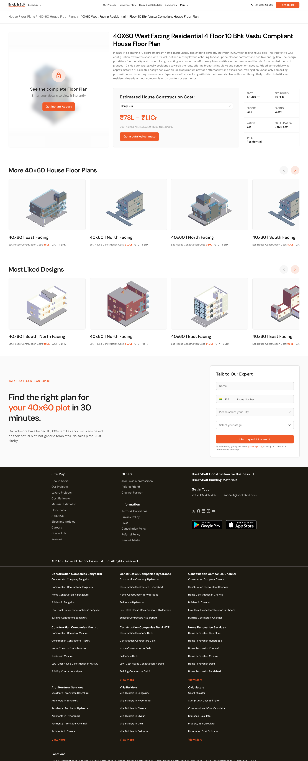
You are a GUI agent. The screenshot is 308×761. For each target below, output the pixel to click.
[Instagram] (208, 511)
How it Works (60, 481)
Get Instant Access (59, 106)
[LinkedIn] (203, 511)
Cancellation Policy (134, 528)
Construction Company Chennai (206, 579)
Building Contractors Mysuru (68, 671)
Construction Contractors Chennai (208, 587)
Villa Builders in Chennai (133, 708)
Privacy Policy (131, 517)
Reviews (57, 539)
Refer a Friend (131, 487)
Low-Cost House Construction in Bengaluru (76, 610)
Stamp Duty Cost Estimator (204, 700)
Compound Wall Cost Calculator (206, 708)
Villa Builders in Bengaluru (134, 692)
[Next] (295, 170)
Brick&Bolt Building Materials (214, 480)
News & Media (131, 540)
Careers (57, 527)
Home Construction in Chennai (205, 594)
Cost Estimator (61, 498)
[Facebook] (198, 511)
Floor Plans (59, 510)
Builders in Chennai (199, 602)
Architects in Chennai (64, 731)
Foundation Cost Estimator (203, 731)
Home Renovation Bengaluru (204, 633)
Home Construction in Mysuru (69, 648)
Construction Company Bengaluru (71, 579)
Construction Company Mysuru (70, 633)
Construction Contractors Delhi (137, 640)
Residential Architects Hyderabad (71, 708)
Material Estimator (64, 504)
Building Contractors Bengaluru (69, 617)
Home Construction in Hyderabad (139, 594)
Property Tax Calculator (201, 723)
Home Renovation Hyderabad (205, 640)
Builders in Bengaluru (63, 602)
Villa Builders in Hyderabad (135, 700)
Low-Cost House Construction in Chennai (212, 610)
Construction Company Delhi (136, 633)
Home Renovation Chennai (203, 648)
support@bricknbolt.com (240, 495)
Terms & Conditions (134, 511)
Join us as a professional (137, 481)
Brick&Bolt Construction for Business (221, 474)
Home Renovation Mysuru (203, 656)
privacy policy (255, 446)
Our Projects (60, 487)
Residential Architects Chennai (69, 723)
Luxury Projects (62, 492)
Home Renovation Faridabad (204, 671)
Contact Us (59, 533)
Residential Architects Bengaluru (70, 692)
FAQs (125, 523)
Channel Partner (132, 492)
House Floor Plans (22, 16)
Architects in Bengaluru (65, 700)
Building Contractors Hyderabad (138, 617)
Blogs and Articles (63, 521)
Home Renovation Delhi (201, 663)
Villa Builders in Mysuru (133, 715)
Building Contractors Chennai (205, 617)
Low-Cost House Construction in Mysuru (75, 663)
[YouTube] (213, 511)
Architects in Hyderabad (66, 715)
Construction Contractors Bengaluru (72, 587)
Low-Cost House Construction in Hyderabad (145, 610)
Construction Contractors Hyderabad (141, 587)
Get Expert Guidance (254, 439)
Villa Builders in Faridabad (134, 731)
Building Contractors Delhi (135, 671)
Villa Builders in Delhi (131, 723)
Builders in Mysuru (62, 656)
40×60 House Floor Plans (57, 16)
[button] (221, 399)
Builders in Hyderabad (132, 602)
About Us (58, 516)
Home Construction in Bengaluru (70, 594)
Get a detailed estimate (139, 136)
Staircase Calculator (199, 715)
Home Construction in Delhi (135, 648)
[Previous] (283, 170)
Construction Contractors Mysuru (71, 640)
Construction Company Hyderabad (140, 579)
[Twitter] (193, 511)
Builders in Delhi (129, 656)
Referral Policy (131, 534)
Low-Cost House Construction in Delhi (142, 663)
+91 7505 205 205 (204, 495)
